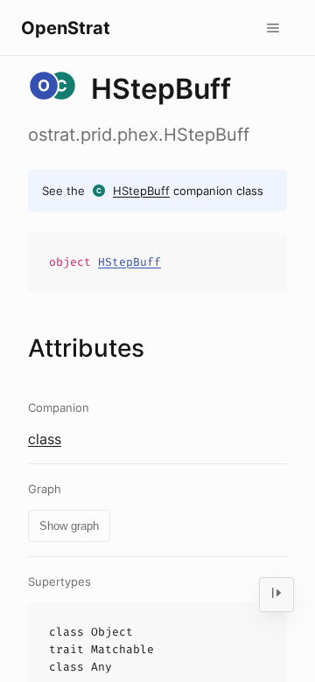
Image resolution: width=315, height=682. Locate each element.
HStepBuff (141, 191)
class (44, 439)
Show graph (69, 525)
